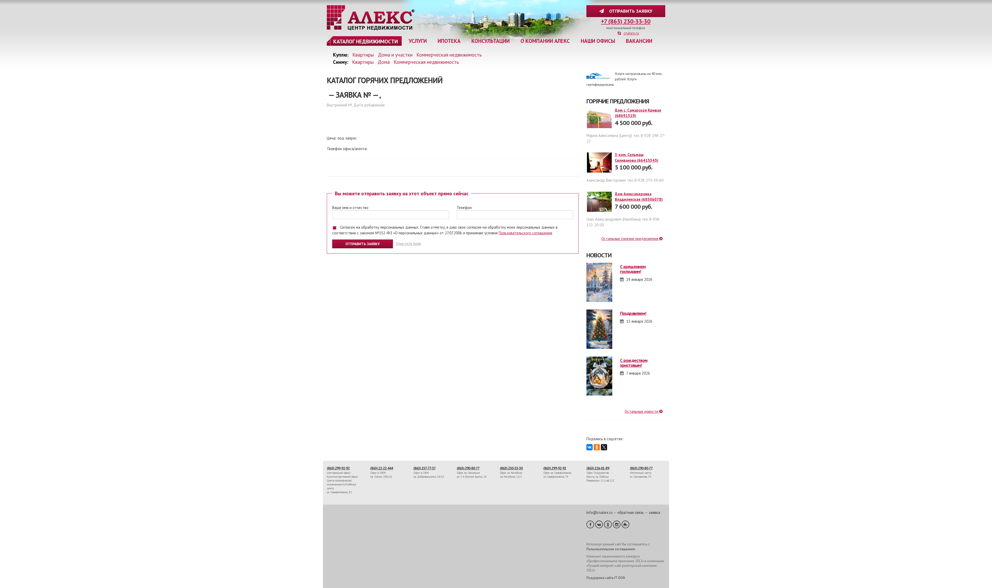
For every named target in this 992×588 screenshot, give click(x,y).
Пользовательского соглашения (525, 232)
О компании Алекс (545, 40)
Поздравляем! (633, 313)
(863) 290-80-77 (468, 468)
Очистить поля (408, 243)
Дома (384, 62)
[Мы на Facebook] (590, 524)
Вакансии (639, 40)
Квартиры (363, 54)
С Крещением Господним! (633, 269)
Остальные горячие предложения (630, 238)
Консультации (490, 40)
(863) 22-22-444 (381, 468)
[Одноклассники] (597, 447)
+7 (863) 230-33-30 (625, 21)
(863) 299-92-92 (338, 468)
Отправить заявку (629, 11)
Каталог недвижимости (365, 41)
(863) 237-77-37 (424, 468)
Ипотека (449, 40)
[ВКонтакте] (589, 447)
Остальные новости (642, 411)
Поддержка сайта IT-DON (605, 578)
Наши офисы (598, 40)
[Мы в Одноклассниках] (608, 524)
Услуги (418, 40)
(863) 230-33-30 (511, 468)
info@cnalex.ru (599, 512)
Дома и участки (395, 54)
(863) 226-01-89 (597, 468)
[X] (604, 447)
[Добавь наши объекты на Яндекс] (625, 524)
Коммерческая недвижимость (449, 54)
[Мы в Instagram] (617, 524)
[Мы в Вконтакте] (599, 524)
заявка (654, 512)
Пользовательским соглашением (610, 549)
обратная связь (630, 512)
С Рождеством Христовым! (633, 362)
